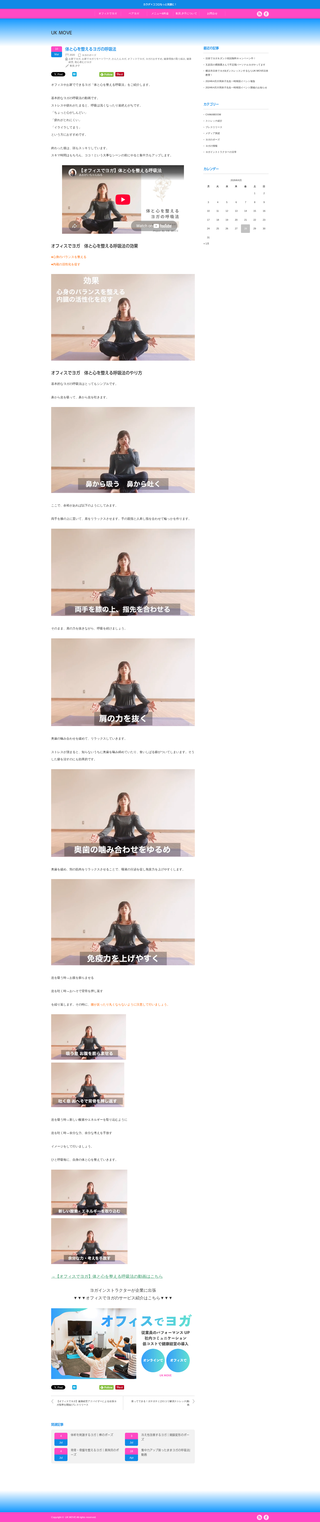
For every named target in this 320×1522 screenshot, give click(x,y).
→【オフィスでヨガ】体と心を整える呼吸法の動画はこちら (107, 1276)
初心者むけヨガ (83, 62)
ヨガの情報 (211, 146)
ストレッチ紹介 (213, 120)
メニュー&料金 (160, 13)
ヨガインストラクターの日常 (221, 152)
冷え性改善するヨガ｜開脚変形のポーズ (165, 1437)
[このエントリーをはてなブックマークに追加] (74, 75)
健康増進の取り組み (174, 58)
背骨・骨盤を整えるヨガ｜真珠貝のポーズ (95, 1452)
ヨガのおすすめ (154, 58)
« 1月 (206, 243)
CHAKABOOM (213, 114)
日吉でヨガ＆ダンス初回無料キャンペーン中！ (230, 58)
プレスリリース (213, 127)
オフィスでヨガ (108, 13)
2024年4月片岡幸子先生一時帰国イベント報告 (230, 81)
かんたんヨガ (119, 58)
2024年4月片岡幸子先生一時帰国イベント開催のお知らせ (236, 87)
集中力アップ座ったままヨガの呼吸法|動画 (165, 1452)
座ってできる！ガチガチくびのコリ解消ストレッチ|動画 (160, 1403)
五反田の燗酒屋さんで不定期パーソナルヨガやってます (235, 64)
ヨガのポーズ (89, 55)
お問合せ (212, 13)
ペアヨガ (134, 13)
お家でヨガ (75, 58)
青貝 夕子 (75, 65)
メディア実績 (212, 133)
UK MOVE (61, 32)
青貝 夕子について (186, 13)
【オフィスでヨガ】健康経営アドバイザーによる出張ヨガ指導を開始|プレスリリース (86, 1403)
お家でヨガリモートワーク (96, 58)
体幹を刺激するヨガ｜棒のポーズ (92, 1434)
